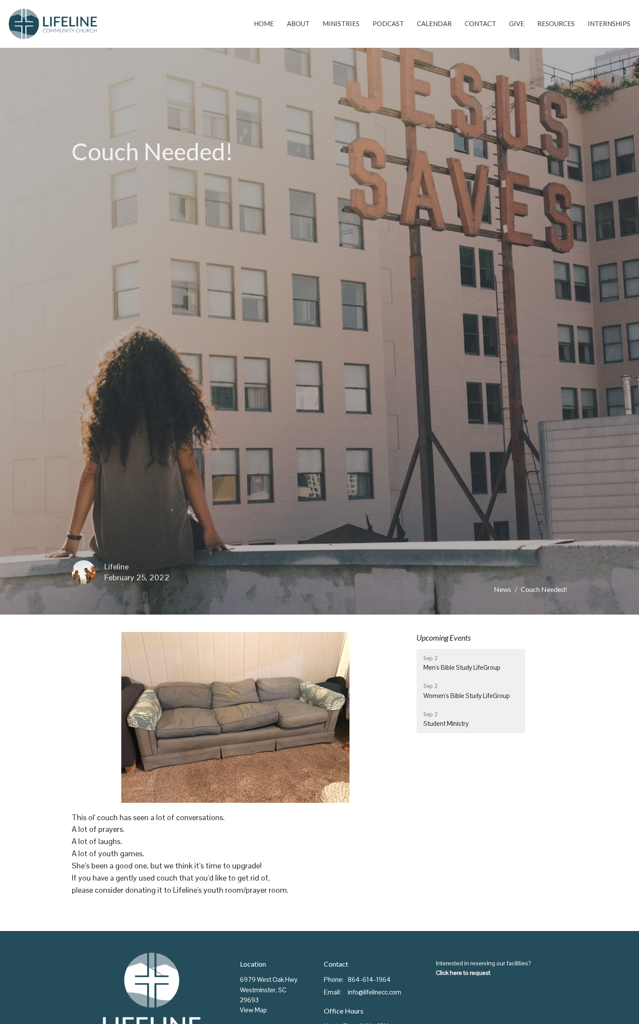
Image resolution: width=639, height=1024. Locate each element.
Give (516, 23)
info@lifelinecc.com (374, 992)
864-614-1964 (369, 979)
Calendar (434, 23)
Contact (480, 23)
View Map (253, 1010)
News (502, 589)
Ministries (341, 23)
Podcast (388, 23)
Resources (556, 23)
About (298, 23)
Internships (609, 23)
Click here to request (463, 973)
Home (264, 23)
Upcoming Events (443, 637)
